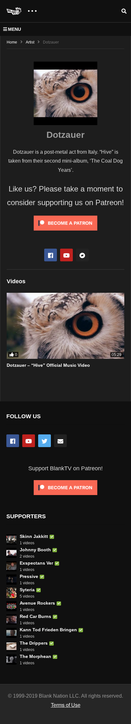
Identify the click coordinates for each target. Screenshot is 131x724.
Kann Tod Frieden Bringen (48, 629)
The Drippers (34, 643)
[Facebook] (50, 255)
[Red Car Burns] (11, 619)
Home (12, 42)
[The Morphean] (11, 659)
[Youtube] (66, 255)
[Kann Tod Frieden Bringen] (11, 633)
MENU (14, 29)
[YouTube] (28, 440)
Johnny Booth (35, 549)
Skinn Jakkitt (34, 536)
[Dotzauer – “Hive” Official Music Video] (65, 326)
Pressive (29, 576)
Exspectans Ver (36, 563)
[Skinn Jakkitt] (11, 539)
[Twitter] (44, 440)
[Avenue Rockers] (11, 606)
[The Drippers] (11, 646)
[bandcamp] (82, 255)
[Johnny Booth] (11, 553)
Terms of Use (65, 705)
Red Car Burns (35, 616)
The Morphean (35, 656)
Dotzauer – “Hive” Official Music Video (48, 365)
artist (30, 42)
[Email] (60, 440)
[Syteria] (11, 593)
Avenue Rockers (37, 603)
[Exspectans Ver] (11, 566)
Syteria (27, 589)
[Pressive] (11, 579)
